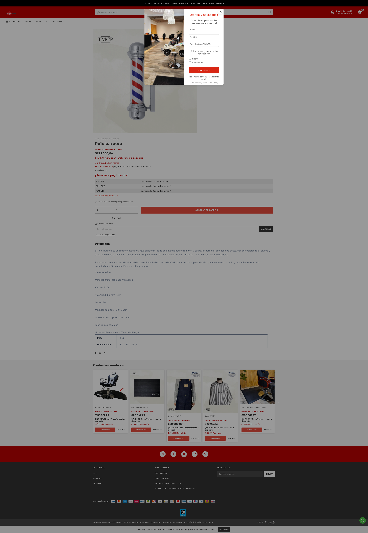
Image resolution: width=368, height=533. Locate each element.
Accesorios (197, 62)
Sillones (196, 58)
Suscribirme (203, 70)
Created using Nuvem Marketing (204, 82)
